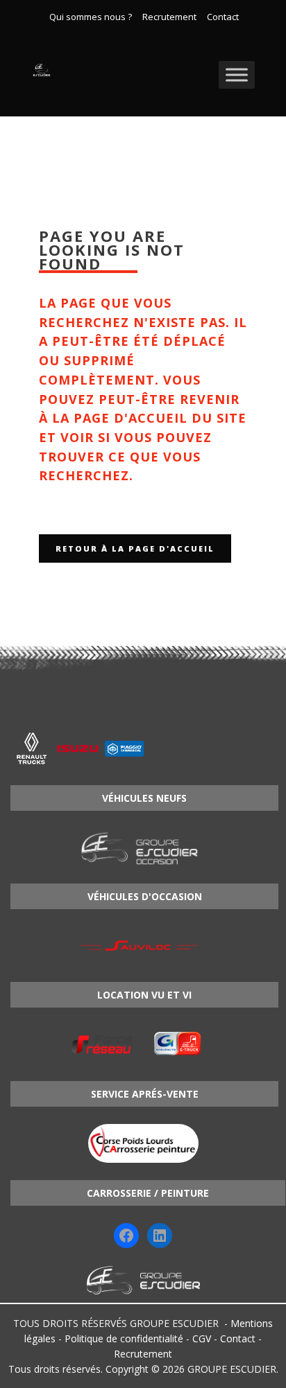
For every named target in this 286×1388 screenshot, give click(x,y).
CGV (201, 1338)
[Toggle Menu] (237, 74)
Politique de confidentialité (124, 1338)
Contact (223, 17)
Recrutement (169, 17)
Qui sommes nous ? (90, 17)
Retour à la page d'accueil (135, 548)
